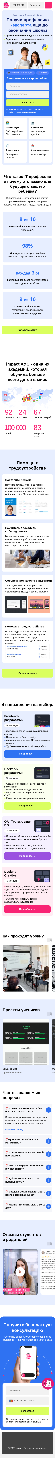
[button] (36, 5)
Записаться (28, 102)
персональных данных (29, 1422)
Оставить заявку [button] (14, 1130)
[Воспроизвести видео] (20, 1271)
